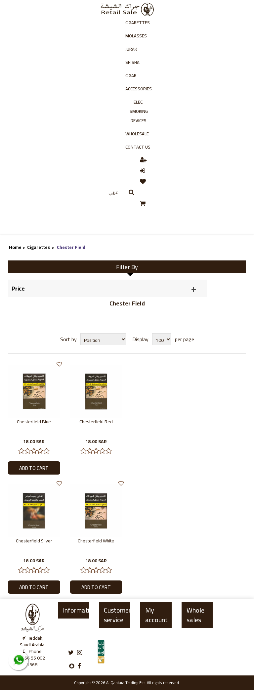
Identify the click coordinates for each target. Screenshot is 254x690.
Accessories (138, 89)
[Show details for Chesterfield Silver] (34, 510)
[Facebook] (79, 666)
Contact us (137, 147)
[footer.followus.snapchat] (71, 666)
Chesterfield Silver (34, 540)
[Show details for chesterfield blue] (34, 391)
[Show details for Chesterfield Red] (96, 391)
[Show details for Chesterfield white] (96, 510)
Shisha (132, 62)
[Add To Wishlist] (59, 364)
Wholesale (137, 134)
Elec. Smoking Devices (139, 111)
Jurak (131, 49)
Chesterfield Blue (34, 421)
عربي (113, 192)
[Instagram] (79, 652)
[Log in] (143, 170)
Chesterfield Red (96, 421)
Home (15, 247)
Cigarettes (137, 22)
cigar (131, 75)
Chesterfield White (96, 540)
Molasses (136, 36)
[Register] (144, 159)
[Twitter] (71, 652)
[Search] (131, 192)
